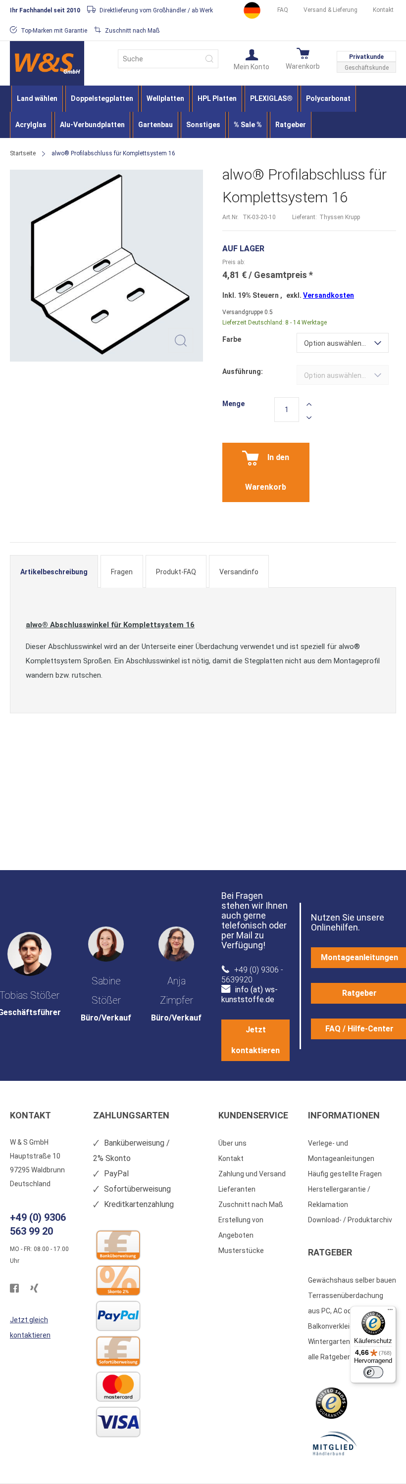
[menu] (203, 112)
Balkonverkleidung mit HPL (350, 1326)
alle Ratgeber (329, 1357)
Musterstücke (241, 1250)
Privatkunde (366, 56)
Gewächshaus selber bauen (352, 1280)
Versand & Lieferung (330, 9)
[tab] (54, 571)
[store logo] (47, 63)
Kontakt (383, 9)
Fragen (122, 572)
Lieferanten (236, 1189)
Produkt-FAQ (176, 572)
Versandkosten (328, 295)
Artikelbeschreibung (54, 572)
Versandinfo (238, 572)
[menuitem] (37, 99)
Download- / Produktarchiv (350, 1220)
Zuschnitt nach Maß (250, 1204)
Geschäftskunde (367, 67)
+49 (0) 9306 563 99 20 (38, 1224)
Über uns (232, 1143)
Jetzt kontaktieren (255, 1040)
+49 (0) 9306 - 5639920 (252, 974)
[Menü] (390, 1312)
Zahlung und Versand (252, 1174)
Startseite (23, 153)
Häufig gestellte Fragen (345, 1174)
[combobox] (168, 58)
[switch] (373, 1372)
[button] (251, 59)
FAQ (282, 9)
